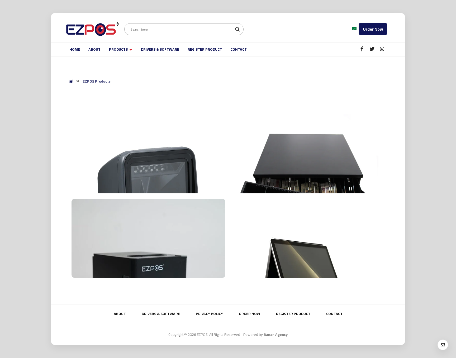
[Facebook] (362, 49)
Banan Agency (276, 334)
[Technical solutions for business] (92, 29)
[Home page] (71, 81)
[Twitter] (372, 49)
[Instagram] (382, 49)
